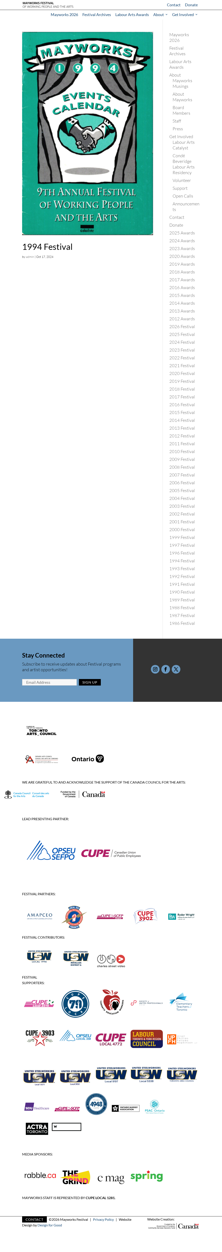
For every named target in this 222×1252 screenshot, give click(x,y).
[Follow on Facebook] (165, 669)
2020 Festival (182, 373)
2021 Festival (182, 365)
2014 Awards (182, 303)
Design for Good (50, 1225)
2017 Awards (182, 279)
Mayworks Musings (182, 83)
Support (180, 188)
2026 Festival (182, 326)
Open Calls (183, 196)
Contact (174, 4)
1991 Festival (182, 584)
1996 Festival (182, 553)
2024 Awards (182, 240)
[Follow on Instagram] (155, 669)
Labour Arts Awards (132, 14)
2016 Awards (182, 287)
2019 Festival (182, 381)
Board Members (181, 110)
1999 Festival (182, 537)
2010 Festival (182, 451)
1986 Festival (182, 623)
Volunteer (182, 180)
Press (178, 128)
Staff (177, 121)
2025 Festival (182, 334)
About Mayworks (182, 96)
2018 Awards (182, 272)
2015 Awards (182, 295)
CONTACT (34, 1219)
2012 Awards (182, 318)
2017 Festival (182, 396)
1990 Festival (182, 592)
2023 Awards (182, 248)
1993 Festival (182, 568)
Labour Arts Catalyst (184, 145)
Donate (191, 4)
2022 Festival (182, 357)
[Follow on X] (176, 669)
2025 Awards (182, 233)
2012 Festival (182, 436)
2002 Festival (182, 514)
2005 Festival (182, 490)
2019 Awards (182, 264)
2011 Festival (182, 443)
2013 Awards (182, 311)
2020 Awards (182, 256)
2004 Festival (182, 498)
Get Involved (183, 14)
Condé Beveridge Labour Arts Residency (184, 164)
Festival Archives (96, 14)
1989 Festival (182, 599)
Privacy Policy (103, 1219)
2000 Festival (182, 529)
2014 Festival (182, 420)
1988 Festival (182, 607)
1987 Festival (182, 615)
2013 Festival (182, 428)
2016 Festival (182, 404)
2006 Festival (182, 482)
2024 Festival (182, 342)
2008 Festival (182, 467)
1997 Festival (182, 545)
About (158, 14)
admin (30, 257)
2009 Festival (182, 459)
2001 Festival (182, 521)
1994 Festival (47, 247)
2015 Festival (182, 412)
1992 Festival (182, 576)
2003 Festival (182, 506)
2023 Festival (182, 350)
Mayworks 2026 (64, 14)
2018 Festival (182, 389)
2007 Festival (182, 475)
